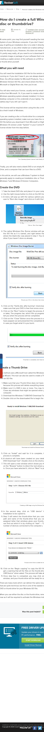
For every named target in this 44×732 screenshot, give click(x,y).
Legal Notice (28, 725)
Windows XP (30, 33)
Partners (14, 725)
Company (5, 725)
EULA (20, 725)
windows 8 (36, 31)
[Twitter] (40, 729)
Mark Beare (2, 30)
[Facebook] (35, 729)
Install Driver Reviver (33, 645)
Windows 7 (29, 31)
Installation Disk (33, 29)
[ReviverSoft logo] (9, 3)
